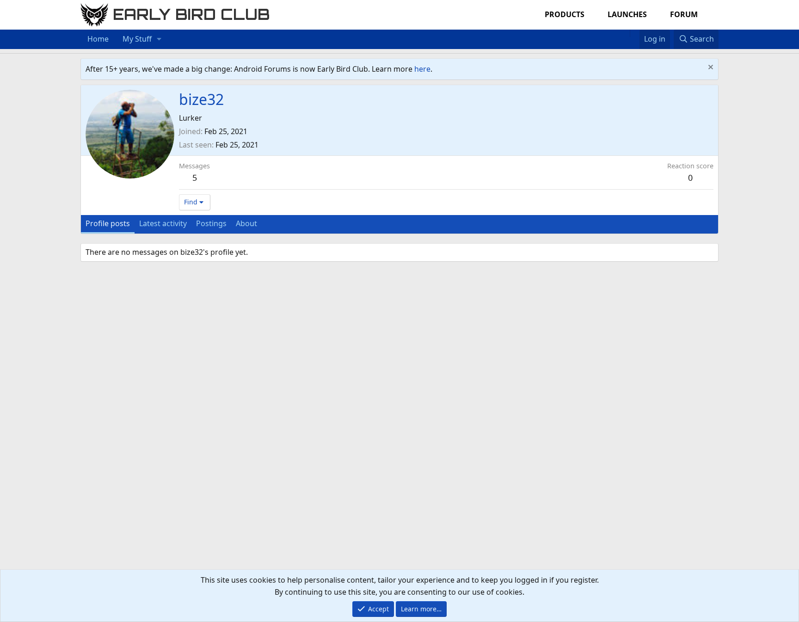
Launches (627, 14)
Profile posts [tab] (108, 223)
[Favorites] (634, 33)
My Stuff (137, 39)
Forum (684, 14)
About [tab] (246, 223)
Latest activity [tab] (163, 223)
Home (98, 39)
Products (564, 14)
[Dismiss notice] (709, 68)
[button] (159, 39)
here (422, 69)
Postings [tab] (211, 223)
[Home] (625, 33)
